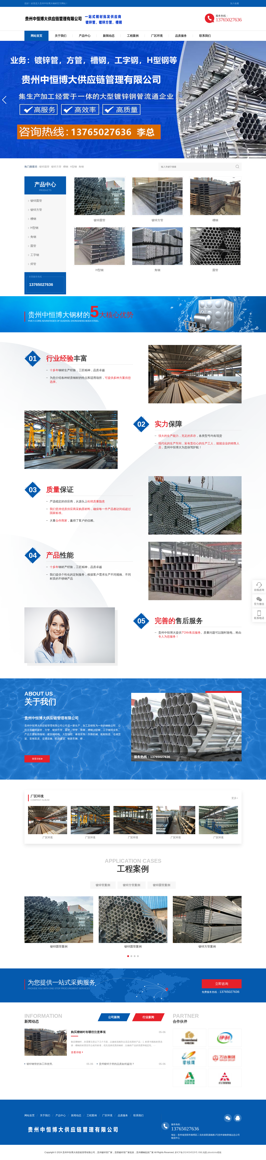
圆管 (33, 245)
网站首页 (36, 35)
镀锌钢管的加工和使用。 (40, 1063)
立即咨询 (221, 984)
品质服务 (181, 35)
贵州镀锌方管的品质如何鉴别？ (116, 1063)
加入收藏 (234, 3)
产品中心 (84, 35)
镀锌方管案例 (131, 885)
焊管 (33, 263)
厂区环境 (157, 35)
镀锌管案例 (103, 885)
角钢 (81, 166)
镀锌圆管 (44, 166)
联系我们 (205, 35)
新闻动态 (109, 35)
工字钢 (34, 254)
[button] (133, 150)
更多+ (234, 798)
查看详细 (36, 759)
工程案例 (133, 35)
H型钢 (73, 166)
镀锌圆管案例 (161, 885)
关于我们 (60, 35)
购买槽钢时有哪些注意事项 (88, 1032)
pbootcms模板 (214, 1152)
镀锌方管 (56, 166)
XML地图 (202, 1152)
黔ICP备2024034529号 (186, 1152)
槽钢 (65, 166)
